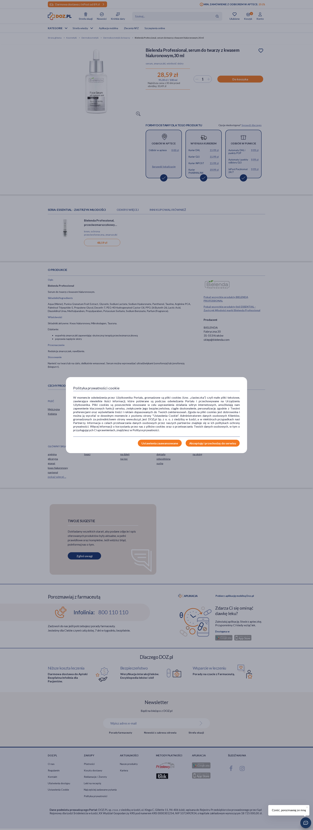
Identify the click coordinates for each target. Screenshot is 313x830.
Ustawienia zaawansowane (159, 443)
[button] (305, 822)
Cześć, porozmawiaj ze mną (289, 810)
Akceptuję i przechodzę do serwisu (212, 443)
